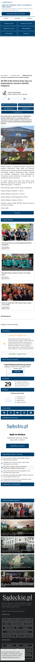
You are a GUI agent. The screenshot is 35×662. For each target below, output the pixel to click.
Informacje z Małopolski (26, 23)
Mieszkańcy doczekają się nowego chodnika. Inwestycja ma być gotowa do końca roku (18, 472)
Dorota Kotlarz (16, 92)
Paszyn (30, 620)
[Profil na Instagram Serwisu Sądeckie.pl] (24, 412)
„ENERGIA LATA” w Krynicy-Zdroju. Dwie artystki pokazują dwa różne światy (16, 459)
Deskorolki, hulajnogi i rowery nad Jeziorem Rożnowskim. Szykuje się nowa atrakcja (15, 464)
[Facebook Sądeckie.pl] (4, 412)
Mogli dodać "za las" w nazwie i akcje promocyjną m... (17, 491)
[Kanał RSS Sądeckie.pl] (31, 412)
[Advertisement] (17, 54)
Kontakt (17, 372)
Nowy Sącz (6, 636)
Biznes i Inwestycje (26, 28)
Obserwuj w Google (17, 446)
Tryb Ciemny (17, 18)
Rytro (13, 636)
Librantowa (28, 624)
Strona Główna (4, 75)
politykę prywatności (14, 657)
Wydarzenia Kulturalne (8, 28)
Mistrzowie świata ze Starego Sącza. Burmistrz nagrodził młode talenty (18, 480)
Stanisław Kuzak (17, 624)
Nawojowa (25, 628)
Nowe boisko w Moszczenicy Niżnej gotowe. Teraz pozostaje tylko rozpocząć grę (16, 468)
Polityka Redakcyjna (25, 653)
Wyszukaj (6, 18)
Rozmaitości (26, 33)
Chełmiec (6, 624)
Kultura (5, 620)
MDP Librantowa (9, 628)
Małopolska (13, 620)
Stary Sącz (17, 213)
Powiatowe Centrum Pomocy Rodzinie (17, 632)
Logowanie (29, 18)
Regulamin (10, 645)
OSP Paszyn (22, 620)
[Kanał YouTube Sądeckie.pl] (17, 412)
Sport (20, 636)
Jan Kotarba (29, 636)
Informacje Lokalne (9, 23)
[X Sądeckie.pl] (11, 412)
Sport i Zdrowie (9, 33)
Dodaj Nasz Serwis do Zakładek (16, 13)
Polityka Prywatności (25, 649)
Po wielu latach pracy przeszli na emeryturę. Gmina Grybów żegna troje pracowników (17, 476)
